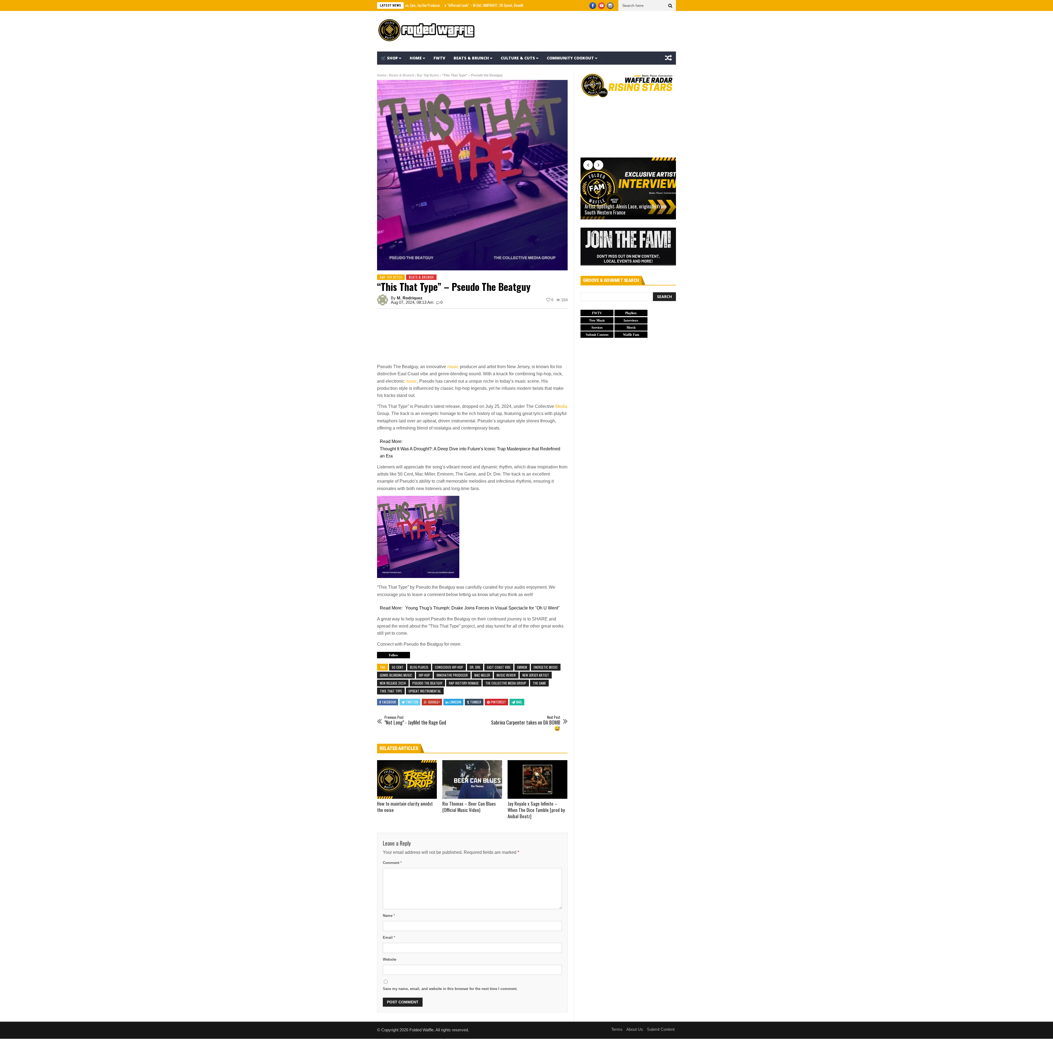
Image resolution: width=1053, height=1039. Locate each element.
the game (539, 683)
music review (506, 675)
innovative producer (452, 675)
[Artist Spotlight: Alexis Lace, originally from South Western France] (628, 188)
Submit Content (661, 1029)
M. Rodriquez (410, 298)
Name (389, 916)
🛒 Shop (389, 58)
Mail (519, 702)
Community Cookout (570, 58)
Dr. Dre (475, 667)
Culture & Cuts (518, 58)
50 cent (397, 667)
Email (389, 937)
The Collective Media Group (505, 683)
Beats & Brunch (471, 58)
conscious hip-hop (449, 667)
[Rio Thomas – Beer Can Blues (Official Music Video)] (472, 779)
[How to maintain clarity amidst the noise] (407, 779)
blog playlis (419, 667)
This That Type (391, 691)
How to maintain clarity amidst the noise (405, 806)
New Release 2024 (393, 683)
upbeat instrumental (425, 691)
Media (561, 406)
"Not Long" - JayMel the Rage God (415, 720)
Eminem (522, 667)
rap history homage (464, 683)
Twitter (412, 702)
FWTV (439, 58)
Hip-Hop (424, 675)
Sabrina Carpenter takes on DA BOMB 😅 (525, 723)
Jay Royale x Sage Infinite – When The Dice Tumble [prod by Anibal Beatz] (536, 810)
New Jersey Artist (535, 675)
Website (389, 959)
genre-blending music (396, 675)
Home (416, 58)
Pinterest (498, 702)
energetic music (546, 667)
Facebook (389, 702)
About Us (634, 1029)
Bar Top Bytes (428, 75)
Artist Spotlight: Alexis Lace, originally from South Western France (625, 209)
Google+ (434, 702)
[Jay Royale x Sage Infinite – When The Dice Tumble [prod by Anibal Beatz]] (537, 779)
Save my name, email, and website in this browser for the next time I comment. (450, 989)
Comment (392, 863)
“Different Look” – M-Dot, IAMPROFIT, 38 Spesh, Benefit (440, 5)
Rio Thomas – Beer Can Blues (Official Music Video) (469, 806)
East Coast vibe (499, 667)
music (453, 366)
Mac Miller (482, 675)
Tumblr (475, 702)
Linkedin (455, 702)
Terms (616, 1029)
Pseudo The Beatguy (427, 683)
